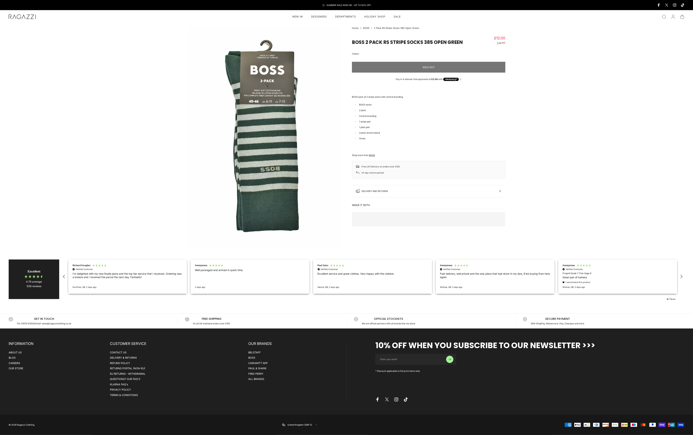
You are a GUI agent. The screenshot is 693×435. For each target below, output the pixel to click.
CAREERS (14, 363)
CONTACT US (118, 352)
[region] (372, 276)
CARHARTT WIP (258, 363)
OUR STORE (16, 368)
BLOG (12, 357)
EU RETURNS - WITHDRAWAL (127, 373)
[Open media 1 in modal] (264, 138)
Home (355, 28)
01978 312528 (28, 323)
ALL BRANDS (256, 378)
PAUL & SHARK (257, 368)
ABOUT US (15, 352)
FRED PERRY (255, 373)
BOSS (366, 28)
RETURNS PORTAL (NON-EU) (127, 368)
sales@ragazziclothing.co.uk (56, 323)
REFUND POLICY (120, 363)
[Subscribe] (449, 359)
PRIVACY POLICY (120, 389)
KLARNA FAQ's (119, 384)
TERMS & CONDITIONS (124, 395)
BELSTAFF (254, 352)
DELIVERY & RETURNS (123, 357)
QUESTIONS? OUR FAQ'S (125, 378)
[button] (64, 276)
